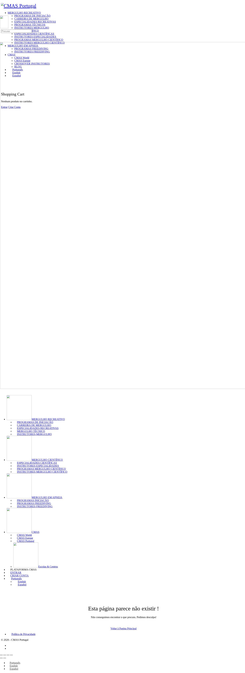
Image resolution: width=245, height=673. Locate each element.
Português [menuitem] (15, 662)
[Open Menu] (2, 14)
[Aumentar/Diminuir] (1, 655)
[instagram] (9, 648)
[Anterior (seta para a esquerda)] (1, 658)
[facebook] (9, 645)
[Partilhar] (8, 655)
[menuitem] (126, 578)
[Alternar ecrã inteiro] (4, 655)
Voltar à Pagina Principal (123, 628)
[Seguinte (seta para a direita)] (4, 658)
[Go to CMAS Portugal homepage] (18, 5)
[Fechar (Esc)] (11, 655)
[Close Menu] (2, 390)
